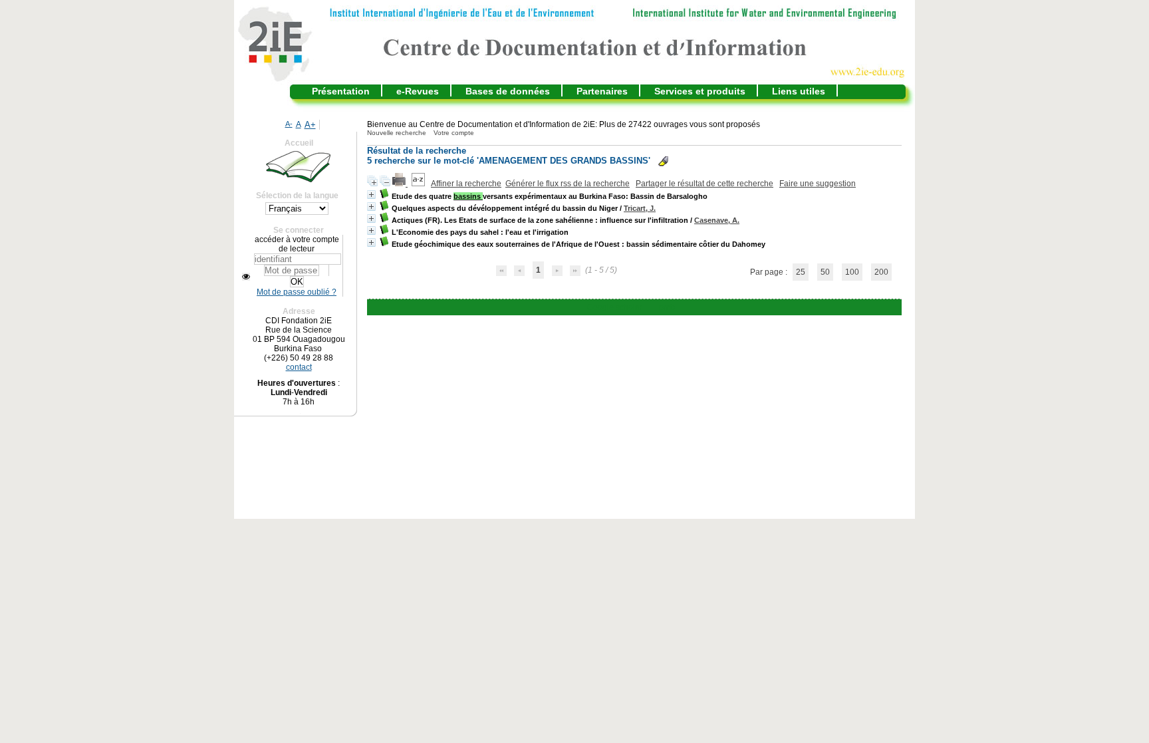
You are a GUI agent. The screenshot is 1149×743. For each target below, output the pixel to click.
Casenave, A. (716, 220)
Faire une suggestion (817, 183)
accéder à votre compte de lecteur (297, 244)
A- (289, 124)
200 (881, 272)
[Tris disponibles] (419, 183)
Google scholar (614, 307)
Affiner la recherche (466, 183)
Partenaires (602, 91)
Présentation (341, 91)
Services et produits (699, 91)
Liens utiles (798, 91)
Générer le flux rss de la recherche (567, 183)
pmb (667, 307)
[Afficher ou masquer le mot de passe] (246, 277)
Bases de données (507, 91)
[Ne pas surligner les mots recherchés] (663, 161)
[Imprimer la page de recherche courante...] (400, 183)
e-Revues (417, 91)
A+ (310, 125)
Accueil (299, 143)
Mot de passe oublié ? (296, 292)
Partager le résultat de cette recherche (704, 183)
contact (299, 367)
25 (800, 272)
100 (852, 272)
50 (825, 272)
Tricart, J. (640, 208)
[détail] (371, 194)
